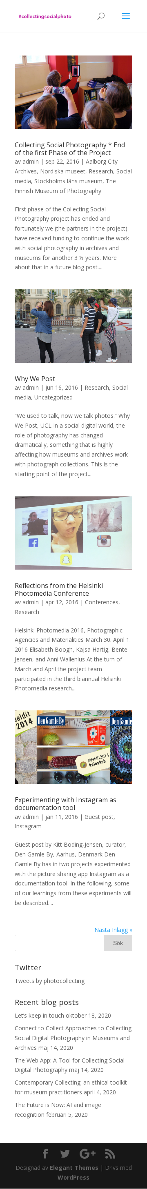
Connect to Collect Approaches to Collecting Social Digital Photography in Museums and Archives (73, 1037)
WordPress (73, 1177)
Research (101, 171)
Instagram (28, 826)
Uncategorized (53, 397)
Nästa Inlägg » (113, 930)
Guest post (99, 817)
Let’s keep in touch (39, 1015)
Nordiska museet (62, 171)
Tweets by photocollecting (50, 981)
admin (30, 161)
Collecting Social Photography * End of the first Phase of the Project (70, 148)
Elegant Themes (74, 1167)
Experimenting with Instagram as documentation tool (65, 803)
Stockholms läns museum (68, 181)
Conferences (101, 602)
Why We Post (35, 378)
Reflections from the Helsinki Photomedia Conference (59, 589)
